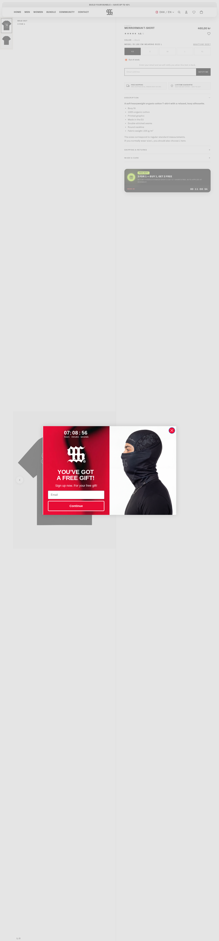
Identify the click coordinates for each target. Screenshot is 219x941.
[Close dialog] (172, 430)
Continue (76, 506)
